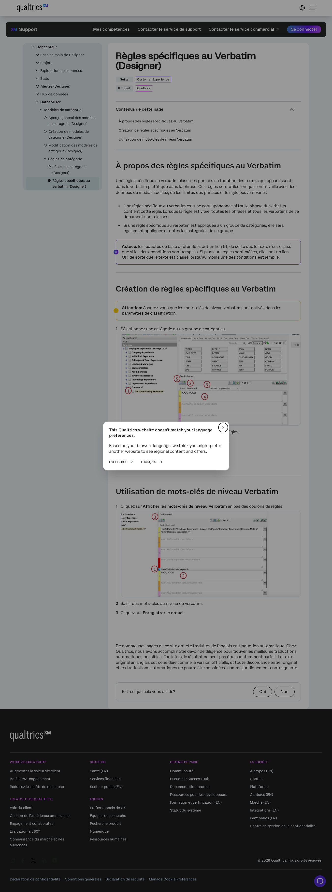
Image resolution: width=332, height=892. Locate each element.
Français (148, 462)
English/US (118, 462)
